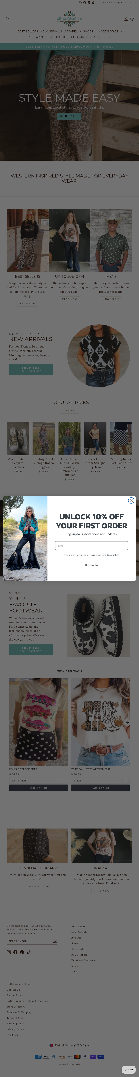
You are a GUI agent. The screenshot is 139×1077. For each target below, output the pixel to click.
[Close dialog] (131, 500)
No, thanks (91, 565)
